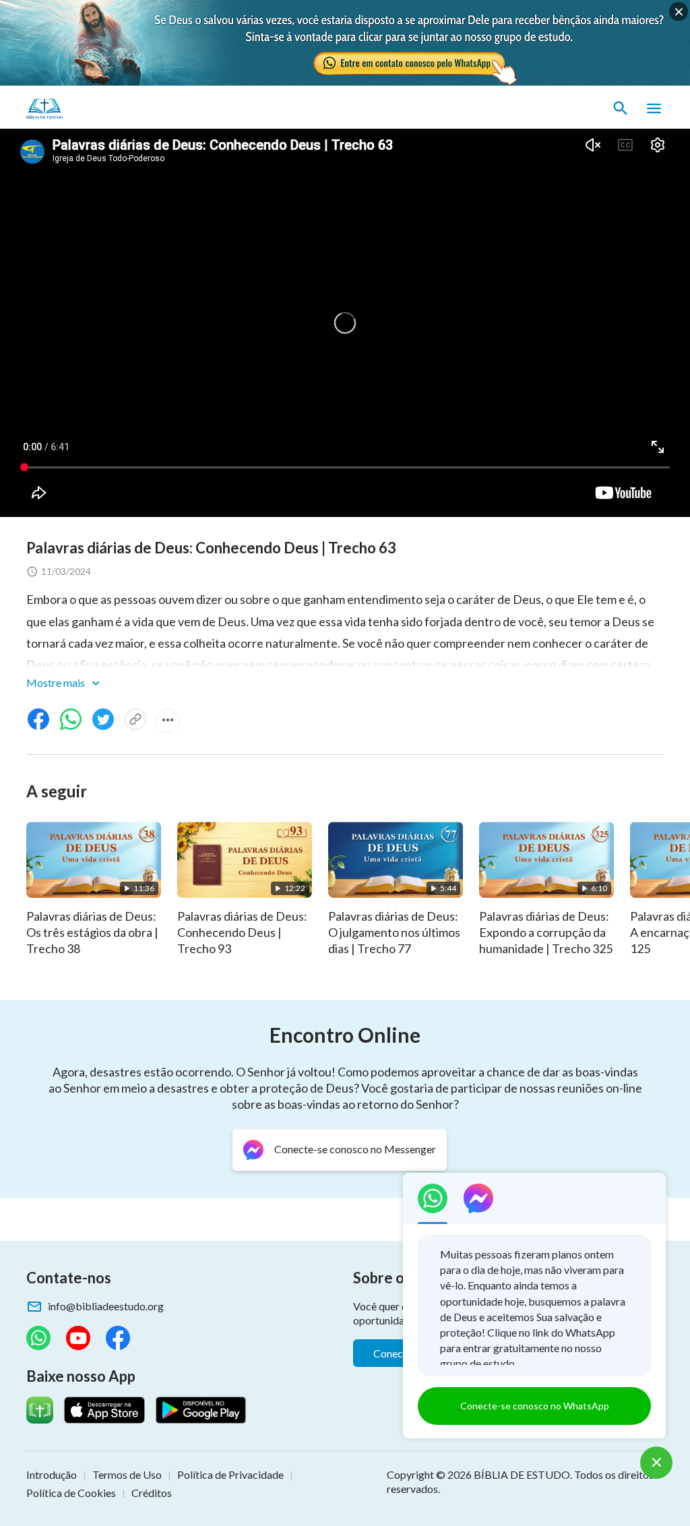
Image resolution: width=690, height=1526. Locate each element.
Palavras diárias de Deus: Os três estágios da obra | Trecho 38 (92, 932)
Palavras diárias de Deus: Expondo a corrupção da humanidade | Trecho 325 (546, 932)
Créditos (151, 1492)
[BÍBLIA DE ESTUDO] (89, 108)
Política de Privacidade (230, 1474)
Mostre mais (56, 682)
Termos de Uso (127, 1474)
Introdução (51, 1474)
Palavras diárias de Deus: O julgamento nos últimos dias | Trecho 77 (394, 932)
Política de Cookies (71, 1492)
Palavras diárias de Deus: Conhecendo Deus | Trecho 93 (242, 932)
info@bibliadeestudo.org (106, 1306)
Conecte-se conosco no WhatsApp (534, 1405)
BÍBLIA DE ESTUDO (522, 1474)
